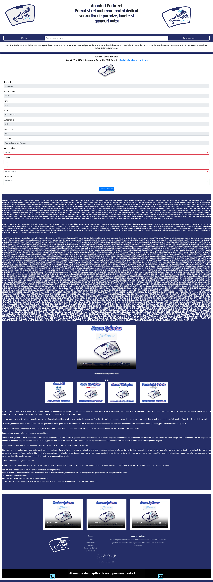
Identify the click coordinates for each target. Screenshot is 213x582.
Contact (91, 545)
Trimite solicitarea (106, 189)
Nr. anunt (7, 82)
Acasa (91, 539)
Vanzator (7, 138)
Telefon (7, 157)
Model (6, 110)
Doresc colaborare (90, 548)
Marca (6, 101)
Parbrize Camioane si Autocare (134, 60)
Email (6, 167)
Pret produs (8, 129)
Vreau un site (91, 551)
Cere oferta (91, 542)
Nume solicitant (10, 148)
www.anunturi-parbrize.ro (11, 201)
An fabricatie (9, 120)
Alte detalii (8, 176)
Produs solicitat (10, 91)
